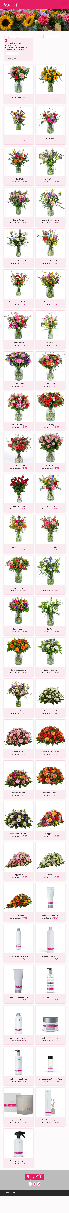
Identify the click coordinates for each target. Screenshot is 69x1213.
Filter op (6, 37)
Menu (64, 3)
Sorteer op (39, 37)
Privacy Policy (64, 1193)
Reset (15, 58)
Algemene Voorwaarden (53, 1193)
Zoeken (8, 58)
